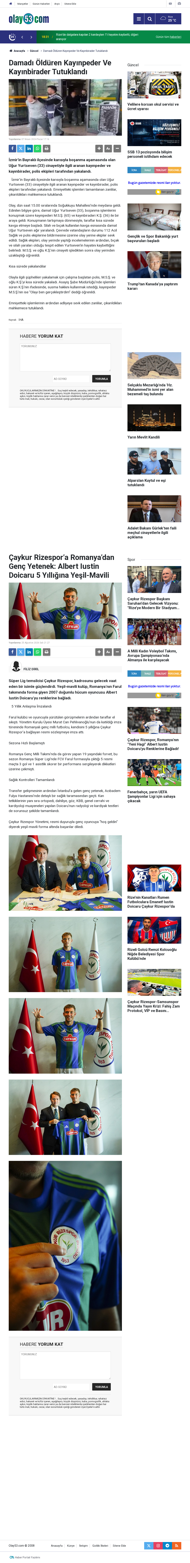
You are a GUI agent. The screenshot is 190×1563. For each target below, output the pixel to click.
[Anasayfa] (11, 3)
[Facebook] (12, 148)
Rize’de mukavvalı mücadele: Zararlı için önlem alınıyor (91, 37)
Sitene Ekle (70, 3)
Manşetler (22, 3)
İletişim (83, 1545)
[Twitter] (20, 148)
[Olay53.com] (29, 18)
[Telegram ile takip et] (167, 1545)
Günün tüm (168, 37)
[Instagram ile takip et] (158, 1545)
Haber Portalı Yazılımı (27, 1557)
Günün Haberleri (41, 3)
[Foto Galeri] (179, 3)
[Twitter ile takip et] (148, 1545)
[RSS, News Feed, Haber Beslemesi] (176, 1545)
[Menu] (138, 18)
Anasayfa (19, 50)
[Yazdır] (46, 148)
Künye (71, 1545)
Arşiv (57, 3)
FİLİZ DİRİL (31, 669)
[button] (99, 148)
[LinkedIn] (29, 148)
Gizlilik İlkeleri (100, 1545)
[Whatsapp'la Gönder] (37, 148)
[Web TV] (170, 3)
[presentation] (22, 37)
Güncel (34, 50)
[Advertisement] (65, 437)
